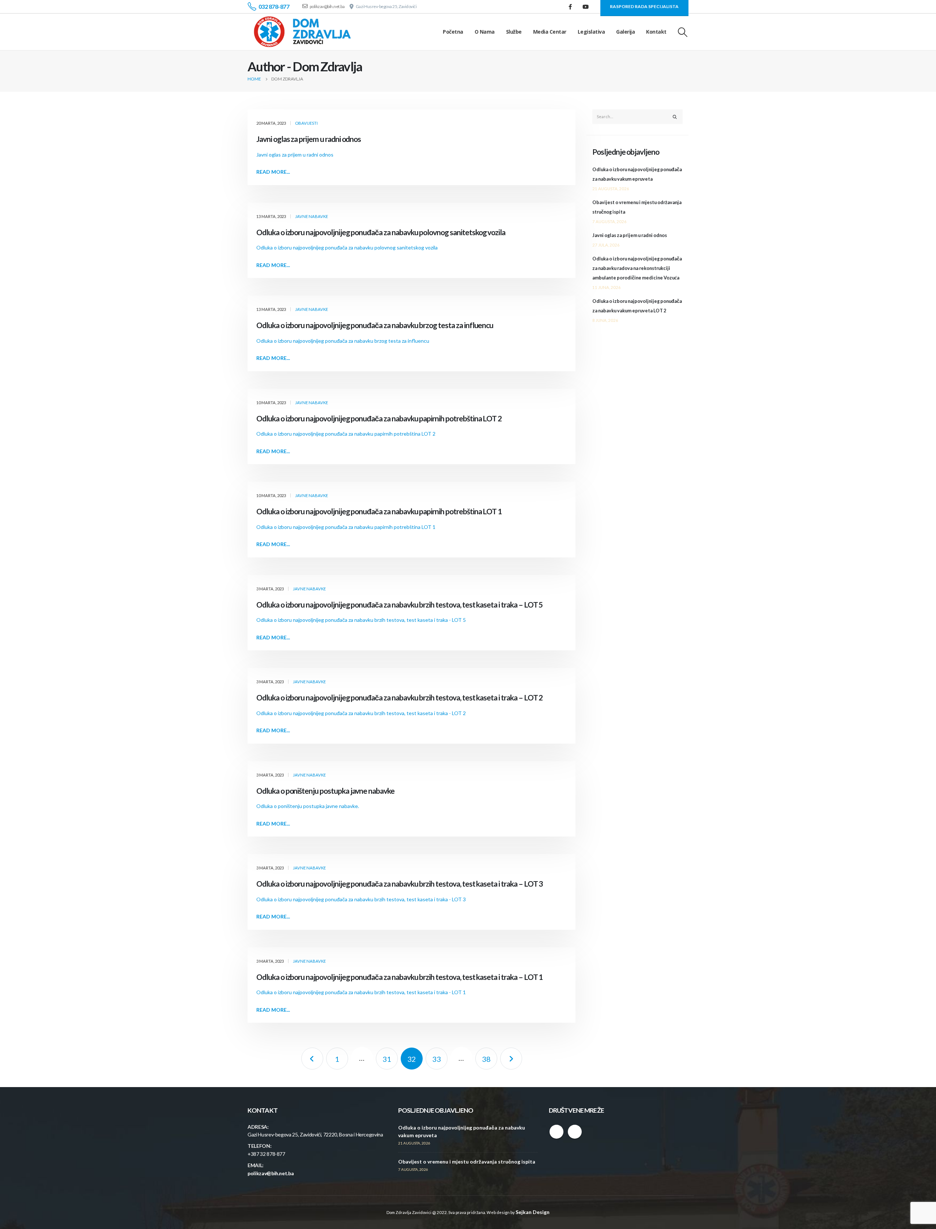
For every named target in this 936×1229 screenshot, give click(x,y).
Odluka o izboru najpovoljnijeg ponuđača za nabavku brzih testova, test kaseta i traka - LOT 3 (361, 899)
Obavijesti (306, 123)
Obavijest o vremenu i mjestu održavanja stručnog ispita (466, 1161)
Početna (453, 31)
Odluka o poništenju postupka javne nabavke (325, 790)
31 (386, 1059)
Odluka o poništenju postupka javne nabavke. (307, 806)
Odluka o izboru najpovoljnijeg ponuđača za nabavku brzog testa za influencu (374, 325)
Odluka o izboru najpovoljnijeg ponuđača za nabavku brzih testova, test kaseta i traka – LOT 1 (399, 976)
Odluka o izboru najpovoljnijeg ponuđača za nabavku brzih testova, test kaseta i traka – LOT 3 (399, 883)
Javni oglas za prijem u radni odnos (308, 138)
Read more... (273, 172)
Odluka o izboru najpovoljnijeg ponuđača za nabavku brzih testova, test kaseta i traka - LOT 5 (361, 620)
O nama (485, 31)
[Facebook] (570, 6)
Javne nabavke (311, 216)
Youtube (575, 1132)
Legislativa (591, 31)
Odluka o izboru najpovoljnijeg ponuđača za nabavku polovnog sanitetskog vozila (380, 232)
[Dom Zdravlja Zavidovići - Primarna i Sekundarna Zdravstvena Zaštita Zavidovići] (302, 32)
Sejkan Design (533, 1212)
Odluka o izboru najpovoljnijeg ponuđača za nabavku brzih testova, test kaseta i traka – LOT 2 (399, 697)
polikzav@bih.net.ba (271, 1173)
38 (486, 1059)
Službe (514, 31)
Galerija (625, 31)
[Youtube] (586, 6)
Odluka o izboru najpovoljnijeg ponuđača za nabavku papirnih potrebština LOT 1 (379, 511)
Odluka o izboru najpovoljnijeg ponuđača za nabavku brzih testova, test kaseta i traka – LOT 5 (399, 604)
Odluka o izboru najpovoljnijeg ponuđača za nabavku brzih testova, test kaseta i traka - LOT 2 (361, 713)
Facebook (556, 1132)
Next (511, 1059)
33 (436, 1059)
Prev (312, 1059)
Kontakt (656, 31)
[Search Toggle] (682, 32)
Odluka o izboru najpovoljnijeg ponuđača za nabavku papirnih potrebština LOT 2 (379, 418)
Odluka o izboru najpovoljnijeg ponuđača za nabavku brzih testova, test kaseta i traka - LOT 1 (361, 992)
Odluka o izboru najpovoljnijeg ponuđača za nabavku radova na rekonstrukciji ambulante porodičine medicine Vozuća (637, 268)
